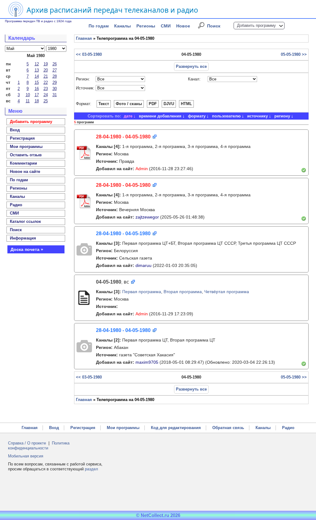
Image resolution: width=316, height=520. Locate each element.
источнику (257, 116)
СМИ (166, 25)
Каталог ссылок (25, 221)
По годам (99, 25)
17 (37, 94)
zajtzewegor (147, 217)
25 (46, 101)
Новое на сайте (25, 171)
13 (37, 70)
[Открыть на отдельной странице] (154, 137)
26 (54, 64)
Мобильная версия (25, 456)
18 (37, 101)
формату (197, 116)
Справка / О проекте (27, 443)
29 (54, 82)
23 (46, 88)
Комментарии (23, 163)
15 (37, 82)
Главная (84, 38)
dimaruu (143, 265)
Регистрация (82, 427)
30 (54, 88)
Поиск (213, 25)
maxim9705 (146, 362)
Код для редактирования (176, 427)
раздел (91, 469)
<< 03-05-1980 (89, 54)
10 (28, 94)
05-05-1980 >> (294, 54)
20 (46, 70)
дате (128, 116)
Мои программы (26, 146)
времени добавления (160, 116)
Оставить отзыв (26, 155)
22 (46, 82)
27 (54, 70)
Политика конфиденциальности (38, 445)
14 (37, 76)
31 (54, 94)
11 (28, 101)
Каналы (122, 25)
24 (46, 94)
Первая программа (141, 291)
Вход (54, 427)
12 (37, 64)
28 (54, 76)
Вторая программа (183, 291)
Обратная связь (228, 427)
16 (37, 88)
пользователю (226, 116)
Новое (183, 25)
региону (282, 116)
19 (46, 64)
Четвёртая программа (226, 291)
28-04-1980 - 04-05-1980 (123, 136)
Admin (141, 168)
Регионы (145, 25)
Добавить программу (256, 25)
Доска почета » (26, 249)
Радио (16, 205)
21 (46, 76)
